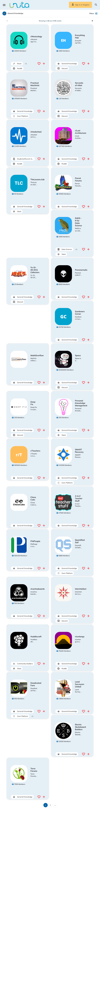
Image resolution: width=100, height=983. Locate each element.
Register (86, 5)
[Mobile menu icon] (4, 5)
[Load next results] (92, 21)
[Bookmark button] (39, 64)
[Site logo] (20, 5)
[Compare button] (44, 64)
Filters (91, 13)
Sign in (77, 5)
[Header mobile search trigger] (96, 4)
